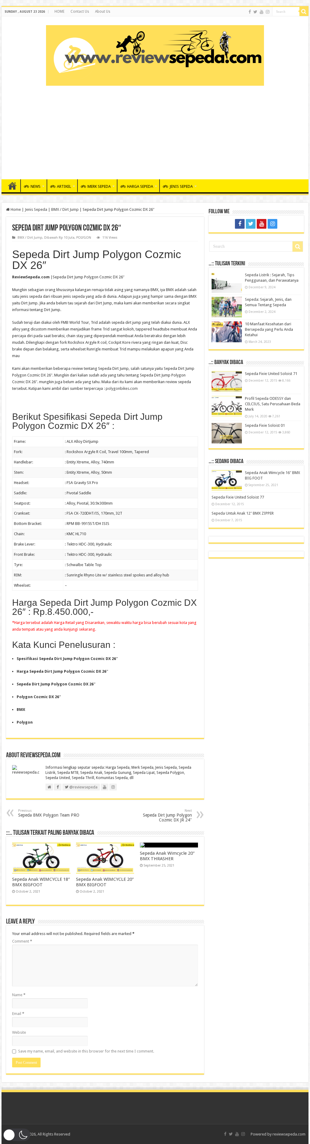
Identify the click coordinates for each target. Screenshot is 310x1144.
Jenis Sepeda (36, 209)
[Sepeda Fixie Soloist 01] (227, 433)
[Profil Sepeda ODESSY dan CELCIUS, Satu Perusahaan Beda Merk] (227, 406)
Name (18, 995)
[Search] (303, 11)
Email (18, 1013)
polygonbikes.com (122, 388)
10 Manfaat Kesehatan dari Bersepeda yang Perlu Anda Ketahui (269, 329)
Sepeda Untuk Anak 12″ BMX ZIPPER (243, 513)
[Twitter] (255, 11)
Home (15, 209)
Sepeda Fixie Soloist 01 (265, 425)
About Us (102, 11)
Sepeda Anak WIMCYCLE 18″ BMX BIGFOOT (41, 882)
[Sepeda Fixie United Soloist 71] (227, 381)
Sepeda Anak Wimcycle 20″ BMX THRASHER (167, 856)
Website (19, 1032)
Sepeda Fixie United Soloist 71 (271, 373)
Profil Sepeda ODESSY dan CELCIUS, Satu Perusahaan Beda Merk (272, 404)
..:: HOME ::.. (12, 185)
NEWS (36, 186)
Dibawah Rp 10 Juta (59, 238)
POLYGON (83, 238)
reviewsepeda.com (288, 1134)
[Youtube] (261, 11)
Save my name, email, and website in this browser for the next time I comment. (86, 1051)
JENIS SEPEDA (181, 186)
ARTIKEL (64, 186)
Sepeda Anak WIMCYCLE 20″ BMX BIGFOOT (105, 882)
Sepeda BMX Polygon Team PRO (48, 813)
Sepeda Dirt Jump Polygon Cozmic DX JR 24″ (167, 815)
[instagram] (267, 11)
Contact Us (80, 11)
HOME (59, 11)
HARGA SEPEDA (140, 186)
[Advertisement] (155, 130)
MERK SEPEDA (99, 186)
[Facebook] (250, 11)
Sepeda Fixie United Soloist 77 (238, 497)
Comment (22, 941)
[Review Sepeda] (155, 54)
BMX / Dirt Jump (65, 209)
